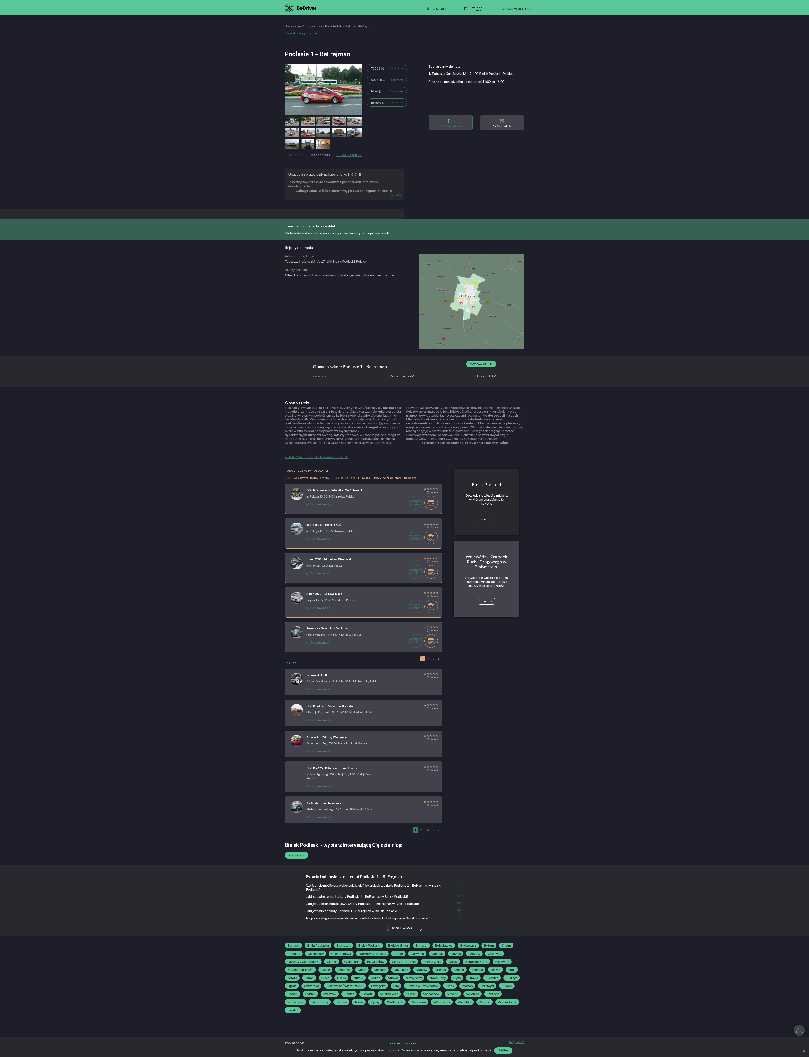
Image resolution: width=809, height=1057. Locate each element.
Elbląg (398, 953)
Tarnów (341, 1002)
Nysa (457, 978)
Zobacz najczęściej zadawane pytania (316, 457)
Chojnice (293, 953)
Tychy (375, 1002)
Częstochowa (341, 953)
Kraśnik (440, 969)
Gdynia (455, 953)
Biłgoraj (421, 945)
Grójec (332, 961)
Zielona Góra (507, 1002)
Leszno (495, 969)
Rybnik (310, 994)
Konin (362, 969)
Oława (473, 978)
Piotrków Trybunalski (422, 986)
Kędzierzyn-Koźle (300, 969)
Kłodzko (344, 969)
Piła (396, 986)
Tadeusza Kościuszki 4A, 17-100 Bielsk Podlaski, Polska (325, 261)
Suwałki (452, 994)
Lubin (325, 978)
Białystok (343, 945)
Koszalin (380, 969)
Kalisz (453, 961)
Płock (450, 986)
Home (288, 26)
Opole (291, 986)
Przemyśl (487, 986)
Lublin (341, 978)
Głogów (474, 953)
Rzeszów (329, 994)
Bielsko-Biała (398, 945)
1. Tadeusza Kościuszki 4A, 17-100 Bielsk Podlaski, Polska (470, 73)
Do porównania (320, 504)
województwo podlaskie (308, 26)
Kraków (421, 969)
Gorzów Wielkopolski (303, 961)
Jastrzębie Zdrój (404, 961)
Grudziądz (351, 961)
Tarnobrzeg (319, 1002)
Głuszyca (494, 953)
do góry (799, 1031)
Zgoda (503, 1050)
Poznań (467, 986)
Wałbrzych (395, 1002)
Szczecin (493, 994)
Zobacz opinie (349, 155)
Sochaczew (431, 994)
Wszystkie (296, 855)
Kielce (325, 969)
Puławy (506, 986)
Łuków (358, 978)
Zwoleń (292, 1010)
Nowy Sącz (414, 978)
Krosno (459, 969)
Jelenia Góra (432, 961)
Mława (393, 978)
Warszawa (418, 1002)
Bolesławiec (444, 945)
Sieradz (367, 994)
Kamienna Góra (476, 961)
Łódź (511, 969)
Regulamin (516, 1042)
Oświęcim (378, 986)
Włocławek (441, 1002)
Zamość (484, 1002)
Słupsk (411, 994)
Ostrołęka (311, 986)
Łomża (292, 978)
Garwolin (417, 953)
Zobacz (486, 519)
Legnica (477, 969)
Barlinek (293, 945)
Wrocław (464, 1002)
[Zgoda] (804, 1051)
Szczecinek (295, 1002)
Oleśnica (492, 978)
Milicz (375, 978)
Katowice (502, 961)
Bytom (489, 945)
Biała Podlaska (318, 945)
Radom (292, 994)
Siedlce (349, 994)
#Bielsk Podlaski (297, 275)
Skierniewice (389, 994)
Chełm (506, 945)
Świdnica (472, 994)
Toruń (358, 1002)
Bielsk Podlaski (333, 26)
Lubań (309, 978)
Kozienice (401, 969)
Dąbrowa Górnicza (372, 953)
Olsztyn (511, 978)
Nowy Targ (437, 978)
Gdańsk (437, 953)
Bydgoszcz (468, 945)
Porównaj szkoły (502, 126)
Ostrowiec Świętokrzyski (345, 986)
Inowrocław (375, 961)
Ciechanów (316, 953)
